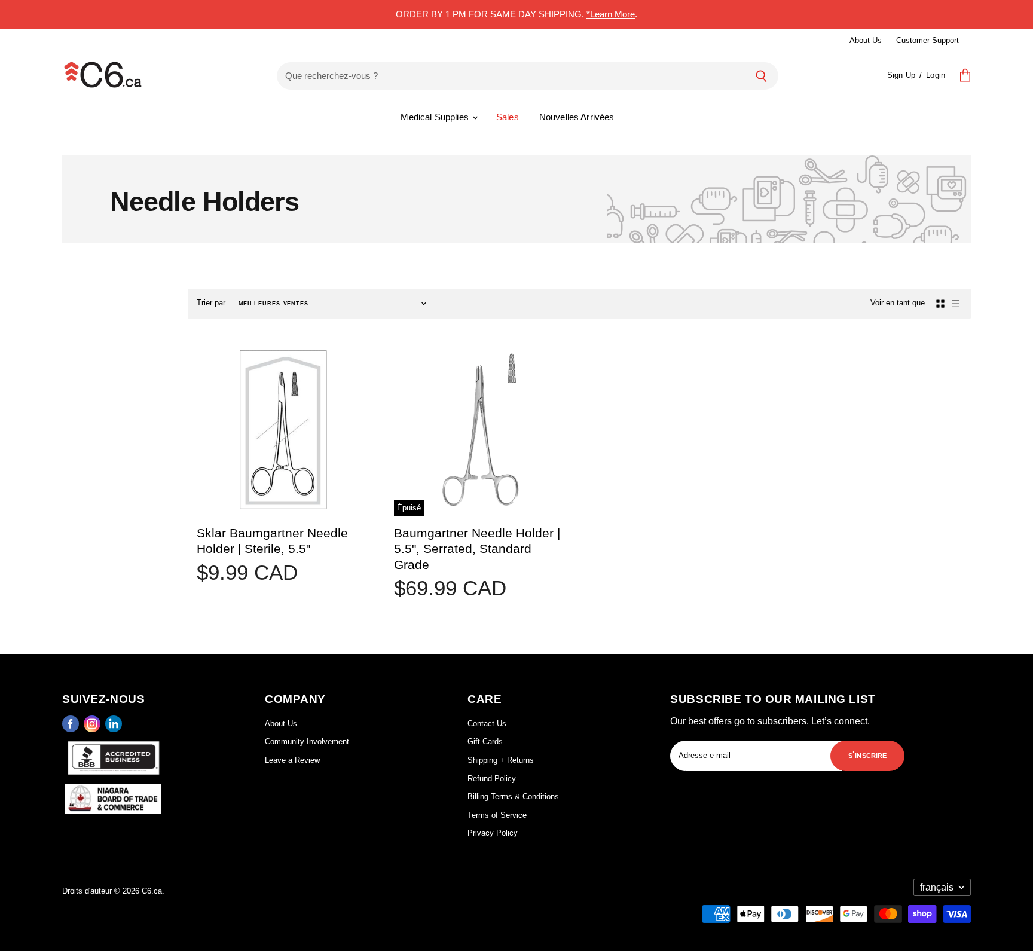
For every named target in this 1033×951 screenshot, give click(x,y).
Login (935, 75)
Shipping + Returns (500, 760)
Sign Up (901, 75)
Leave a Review (292, 760)
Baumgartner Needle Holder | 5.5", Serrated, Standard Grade (477, 548)
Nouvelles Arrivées (577, 117)
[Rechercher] (761, 76)
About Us (865, 40)
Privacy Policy (492, 832)
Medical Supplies (436, 117)
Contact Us (486, 723)
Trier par (211, 302)
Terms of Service (497, 815)
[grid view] (940, 304)
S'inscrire (867, 755)
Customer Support (927, 40)
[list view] (956, 304)
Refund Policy (491, 778)
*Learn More (610, 14)
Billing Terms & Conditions (513, 796)
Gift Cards (485, 741)
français (936, 887)
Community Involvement (307, 741)
